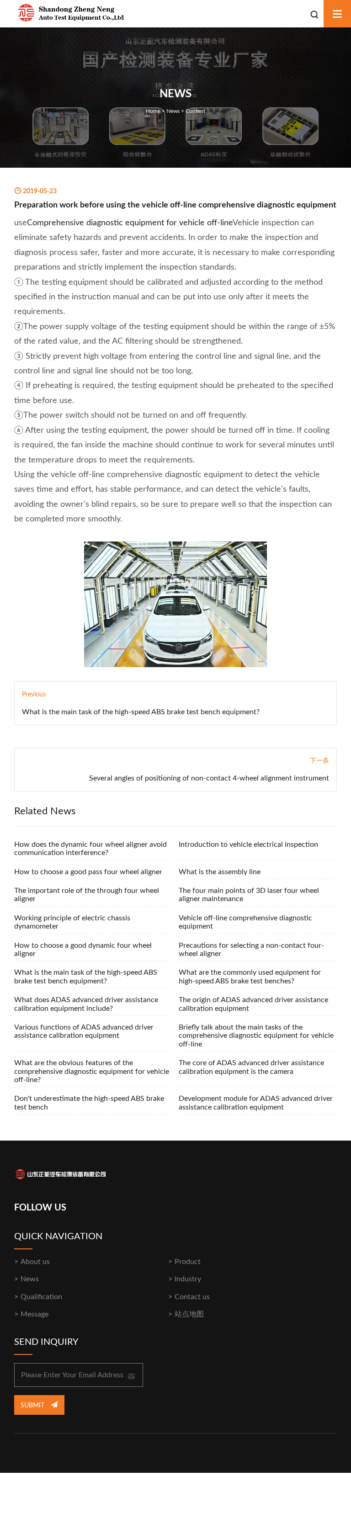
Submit (33, 1405)
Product (188, 1261)
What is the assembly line (220, 872)
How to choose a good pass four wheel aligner (88, 872)
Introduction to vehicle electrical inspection (248, 844)
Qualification (41, 1297)
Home (153, 111)
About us (35, 1261)
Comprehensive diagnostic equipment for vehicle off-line (130, 223)
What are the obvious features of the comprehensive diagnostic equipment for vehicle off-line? (91, 1071)
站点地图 (189, 1314)
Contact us (192, 1297)
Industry (188, 1279)
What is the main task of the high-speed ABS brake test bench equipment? (141, 712)
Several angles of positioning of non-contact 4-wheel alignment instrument (209, 778)
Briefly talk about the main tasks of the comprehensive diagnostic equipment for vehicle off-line (256, 1036)
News (173, 111)
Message (34, 1314)
